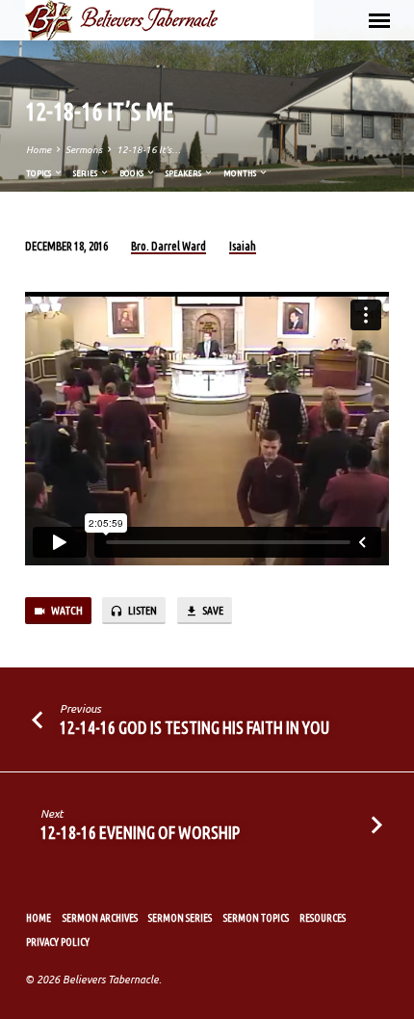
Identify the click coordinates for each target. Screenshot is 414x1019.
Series (86, 173)
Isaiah (242, 246)
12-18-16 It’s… (148, 149)
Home (38, 149)
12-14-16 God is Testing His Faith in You (194, 727)
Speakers (184, 173)
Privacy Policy (58, 942)
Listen (141, 610)
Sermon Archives (100, 918)
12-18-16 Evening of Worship (140, 832)
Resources (322, 918)
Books (132, 173)
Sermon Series (180, 918)
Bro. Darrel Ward (168, 246)
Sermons (83, 149)
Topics (39, 173)
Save (211, 610)
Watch (66, 610)
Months (240, 173)
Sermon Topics (256, 918)
